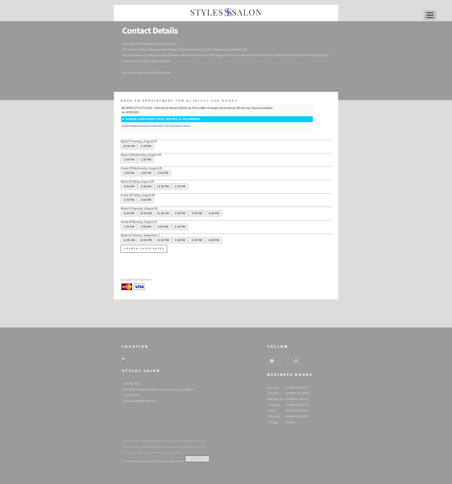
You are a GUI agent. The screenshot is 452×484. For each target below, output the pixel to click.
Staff (157, 461)
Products (150, 461)
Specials (141, 461)
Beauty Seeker (173, 452)
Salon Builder (129, 452)
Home (124, 461)
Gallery (172, 461)
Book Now (197, 459)
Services (132, 461)
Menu (430, 15)
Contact (163, 461)
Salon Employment (151, 452)
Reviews (180, 461)
